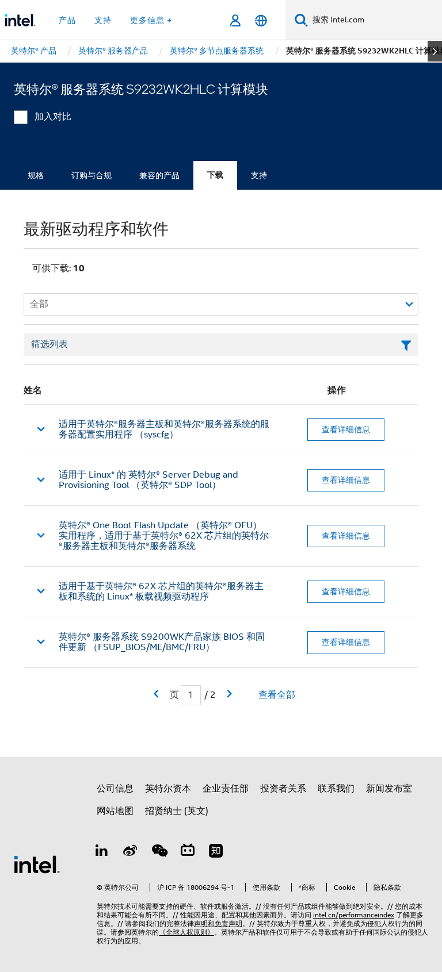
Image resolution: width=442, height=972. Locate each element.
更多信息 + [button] (151, 20)
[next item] (435, 51)
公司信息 (115, 788)
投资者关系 (283, 788)
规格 (36, 175)
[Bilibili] (187, 852)
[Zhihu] (216, 852)
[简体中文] (261, 20)
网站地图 (115, 811)
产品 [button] (67, 20)
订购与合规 (91, 175)
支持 (259, 175)
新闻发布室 (389, 788)
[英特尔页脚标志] (37, 864)
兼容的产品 (159, 175)
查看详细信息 (346, 429)
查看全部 (276, 695)
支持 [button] (103, 20)
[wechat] (159, 852)
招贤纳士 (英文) (176, 811)
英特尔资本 (168, 788)
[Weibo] (130, 852)
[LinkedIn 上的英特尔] (102, 852)
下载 (215, 175)
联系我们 (336, 788)
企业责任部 (226, 788)
